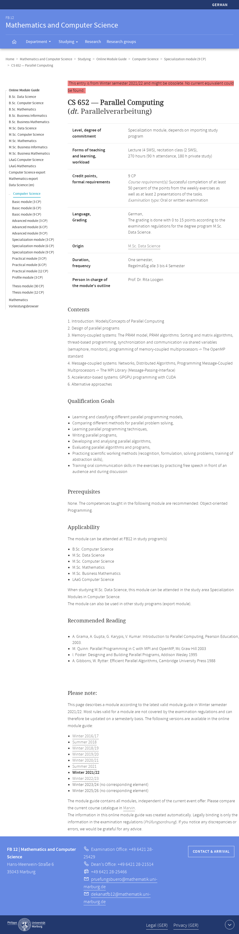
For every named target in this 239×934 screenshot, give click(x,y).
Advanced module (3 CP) (30, 221)
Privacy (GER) (186, 925)
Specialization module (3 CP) (33, 240)
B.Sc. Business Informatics (28, 116)
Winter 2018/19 (85, 748)
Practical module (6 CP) (29, 265)
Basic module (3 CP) (26, 202)
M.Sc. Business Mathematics (29, 153)
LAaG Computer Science (26, 160)
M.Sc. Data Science (22, 128)
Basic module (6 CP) (26, 208)
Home (10, 59)
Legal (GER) (157, 925)
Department (36, 41)
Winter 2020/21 (85, 760)
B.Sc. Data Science (22, 97)
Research (93, 41)
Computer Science (145, 59)
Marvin (129, 808)
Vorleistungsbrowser (24, 306)
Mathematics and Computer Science (46, 59)
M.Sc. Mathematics (22, 141)
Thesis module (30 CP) (28, 286)
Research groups (121, 41)
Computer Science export (27, 172)
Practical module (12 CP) (30, 271)
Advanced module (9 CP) (30, 233)
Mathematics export (23, 179)
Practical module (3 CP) (29, 258)
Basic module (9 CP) (26, 214)
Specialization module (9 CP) (185, 59)
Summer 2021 (84, 766)
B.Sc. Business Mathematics (29, 122)
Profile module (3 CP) (27, 277)
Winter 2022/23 (85, 778)
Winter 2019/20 (85, 754)
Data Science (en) (21, 185)
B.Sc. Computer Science (26, 103)
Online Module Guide (111, 59)
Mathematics (18, 300)
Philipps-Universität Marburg (26, 924)
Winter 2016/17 (85, 736)
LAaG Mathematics (22, 166)
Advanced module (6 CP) (30, 227)
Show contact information (229, 924)
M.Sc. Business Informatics (28, 147)
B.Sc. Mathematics (22, 109)
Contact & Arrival (211, 851)
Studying (66, 41)
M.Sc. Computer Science (26, 134)
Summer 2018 (84, 742)
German (220, 5)
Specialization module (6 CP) (33, 246)
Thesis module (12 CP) (28, 292)
